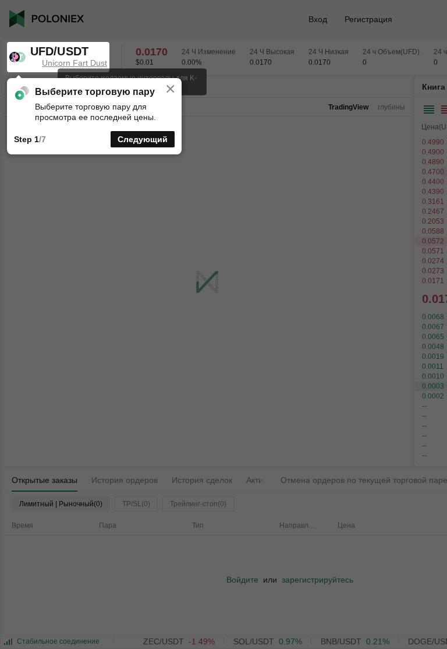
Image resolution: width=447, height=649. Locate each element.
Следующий (143, 139)
